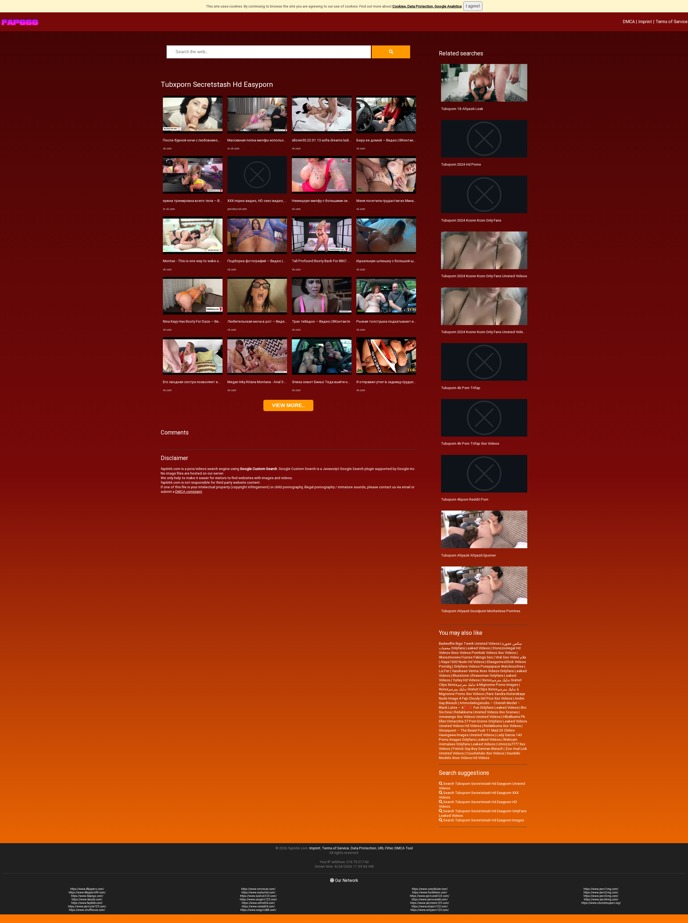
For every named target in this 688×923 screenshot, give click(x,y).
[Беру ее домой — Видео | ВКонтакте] (386, 132)
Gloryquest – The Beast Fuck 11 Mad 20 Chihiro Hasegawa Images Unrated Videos (477, 732)
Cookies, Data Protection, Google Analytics (427, 6)
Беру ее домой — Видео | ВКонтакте (386, 140)
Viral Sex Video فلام (510, 657)
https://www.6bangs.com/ (87, 896)
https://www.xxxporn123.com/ (258, 899)
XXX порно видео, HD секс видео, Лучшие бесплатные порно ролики (285, 200)
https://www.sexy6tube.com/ (430, 889)
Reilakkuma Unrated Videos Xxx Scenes (486, 712)
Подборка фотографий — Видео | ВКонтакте (264, 261)
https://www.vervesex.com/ (258, 889)
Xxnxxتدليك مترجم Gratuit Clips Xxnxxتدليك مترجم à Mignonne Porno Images (480, 682)
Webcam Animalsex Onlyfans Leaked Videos (478, 741)
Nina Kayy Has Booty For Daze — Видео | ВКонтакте (204, 321)
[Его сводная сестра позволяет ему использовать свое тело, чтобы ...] (193, 373)
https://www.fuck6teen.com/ (429, 892)
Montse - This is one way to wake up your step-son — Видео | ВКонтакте (221, 261)
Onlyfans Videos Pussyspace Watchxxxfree (489, 666)
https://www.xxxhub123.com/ (258, 896)
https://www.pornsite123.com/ (87, 906)
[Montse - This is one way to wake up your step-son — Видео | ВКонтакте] (193, 253)
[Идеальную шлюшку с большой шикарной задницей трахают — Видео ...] (386, 253)
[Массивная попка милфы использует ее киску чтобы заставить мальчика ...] (257, 132)
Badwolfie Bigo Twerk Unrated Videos (469, 643)
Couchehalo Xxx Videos (485, 753)
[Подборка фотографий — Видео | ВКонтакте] (257, 253)
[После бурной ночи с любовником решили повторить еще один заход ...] (193, 132)
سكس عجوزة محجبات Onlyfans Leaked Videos (480, 645)
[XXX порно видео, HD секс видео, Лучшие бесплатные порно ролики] (257, 192)
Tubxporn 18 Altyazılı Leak (462, 108)
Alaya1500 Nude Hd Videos (462, 662)
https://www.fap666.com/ (87, 903)
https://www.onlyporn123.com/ (429, 910)
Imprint (645, 21)
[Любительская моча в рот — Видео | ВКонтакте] (257, 313)
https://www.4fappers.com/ (87, 889)
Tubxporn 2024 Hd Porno (461, 164)
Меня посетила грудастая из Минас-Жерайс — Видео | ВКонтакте (410, 200)
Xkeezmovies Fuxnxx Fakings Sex (466, 657)
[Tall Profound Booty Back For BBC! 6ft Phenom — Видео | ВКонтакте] (322, 253)
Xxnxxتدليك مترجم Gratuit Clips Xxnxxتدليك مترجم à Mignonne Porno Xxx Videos (479, 691)
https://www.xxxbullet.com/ (258, 892)
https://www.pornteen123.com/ (429, 903)
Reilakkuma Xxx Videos (502, 726)
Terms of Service (671, 21)
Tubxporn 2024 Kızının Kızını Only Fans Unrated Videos (484, 276)
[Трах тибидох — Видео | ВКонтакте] (322, 313)
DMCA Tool (404, 848)
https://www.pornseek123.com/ (429, 896)
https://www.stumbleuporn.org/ (601, 903)
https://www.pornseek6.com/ (429, 899)
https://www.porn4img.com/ (601, 899)
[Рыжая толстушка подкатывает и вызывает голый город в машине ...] (386, 313)
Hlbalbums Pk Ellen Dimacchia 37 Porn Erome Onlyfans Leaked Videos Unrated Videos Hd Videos (483, 721)
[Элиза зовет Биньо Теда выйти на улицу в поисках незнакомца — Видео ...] (322, 373)
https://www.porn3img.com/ (600, 896)
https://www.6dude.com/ (86, 899)
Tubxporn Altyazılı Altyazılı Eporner (468, 555)
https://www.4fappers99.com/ (87, 892)
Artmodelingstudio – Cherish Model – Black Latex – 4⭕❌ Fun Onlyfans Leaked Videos (479, 705)
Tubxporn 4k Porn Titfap (460, 388)
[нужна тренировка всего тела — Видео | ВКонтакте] (193, 192)
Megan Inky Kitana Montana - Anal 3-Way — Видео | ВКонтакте (276, 382)
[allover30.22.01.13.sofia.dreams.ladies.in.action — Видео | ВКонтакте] (322, 132)
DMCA (629, 21)
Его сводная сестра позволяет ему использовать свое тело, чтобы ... (221, 382)
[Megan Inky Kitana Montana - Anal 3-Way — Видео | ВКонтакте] (257, 373)
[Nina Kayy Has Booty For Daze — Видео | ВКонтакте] (193, 313)
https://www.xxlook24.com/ (258, 906)
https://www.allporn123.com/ (429, 906)
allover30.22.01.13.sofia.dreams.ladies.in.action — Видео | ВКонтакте (347, 140)
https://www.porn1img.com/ (600, 889)
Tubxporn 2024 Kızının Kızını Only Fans (471, 220)
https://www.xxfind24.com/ (258, 903)
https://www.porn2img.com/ (600, 892)
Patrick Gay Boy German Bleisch (478, 748)
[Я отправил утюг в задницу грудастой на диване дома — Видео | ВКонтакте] (386, 373)
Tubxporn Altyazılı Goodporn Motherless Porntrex (480, 611)
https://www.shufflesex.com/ (87, 910)
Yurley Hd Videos (466, 680)
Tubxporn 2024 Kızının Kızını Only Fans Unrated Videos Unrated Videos (497, 332)
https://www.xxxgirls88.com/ (258, 910)
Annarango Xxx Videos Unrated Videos (470, 716)
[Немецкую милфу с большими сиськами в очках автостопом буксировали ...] (322, 192)
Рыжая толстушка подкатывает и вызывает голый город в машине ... (415, 321)
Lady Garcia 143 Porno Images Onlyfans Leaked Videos (480, 737)
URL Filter (385, 848)
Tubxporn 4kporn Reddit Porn (464, 499)
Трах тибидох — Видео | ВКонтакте (321, 321)
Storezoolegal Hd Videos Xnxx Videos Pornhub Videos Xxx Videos (480, 650)
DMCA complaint (188, 491)
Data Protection (363, 848)
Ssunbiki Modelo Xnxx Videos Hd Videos (479, 755)
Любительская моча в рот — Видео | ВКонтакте (267, 321)
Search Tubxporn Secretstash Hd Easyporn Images (483, 820)
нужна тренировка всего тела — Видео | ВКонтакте (205, 200)
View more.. (288, 405)
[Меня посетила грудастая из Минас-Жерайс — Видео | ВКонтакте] (386, 192)
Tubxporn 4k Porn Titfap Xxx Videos (470, 443)
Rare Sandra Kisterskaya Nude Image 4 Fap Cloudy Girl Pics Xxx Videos (482, 696)
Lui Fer (444, 671)
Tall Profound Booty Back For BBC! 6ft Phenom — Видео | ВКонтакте (347, 261)
